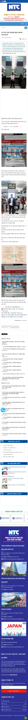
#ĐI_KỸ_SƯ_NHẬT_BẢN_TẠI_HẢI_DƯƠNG (12, 315)
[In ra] (23, 39)
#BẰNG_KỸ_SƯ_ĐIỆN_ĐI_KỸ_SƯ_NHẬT (12, 317)
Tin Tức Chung (7, 450)
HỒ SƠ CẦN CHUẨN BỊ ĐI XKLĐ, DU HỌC (12, 452)
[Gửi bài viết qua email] (20, 39)
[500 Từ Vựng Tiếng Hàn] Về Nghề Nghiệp (15, 479)
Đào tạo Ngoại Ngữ (8, 456)
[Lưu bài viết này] (25, 39)
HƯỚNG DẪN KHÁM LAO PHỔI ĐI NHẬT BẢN (17, 467)
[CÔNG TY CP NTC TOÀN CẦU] (14, 7)
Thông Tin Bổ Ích (8, 454)
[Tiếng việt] (1, 1)
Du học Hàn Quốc (8, 445)
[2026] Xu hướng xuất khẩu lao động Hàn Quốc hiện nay (17, 472)
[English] (3, 1)
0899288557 (8, 616)
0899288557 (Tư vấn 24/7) (11, 556)
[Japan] (5, 1)
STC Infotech (22, 715)
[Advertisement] (14, 104)
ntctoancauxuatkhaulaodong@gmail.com (13, 559)
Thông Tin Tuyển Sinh (9, 447)
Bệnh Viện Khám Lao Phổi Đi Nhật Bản (16, 485)
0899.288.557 (13, 675)
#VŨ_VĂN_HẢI (5, 129)
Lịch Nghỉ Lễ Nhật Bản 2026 (8, 476)
